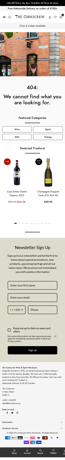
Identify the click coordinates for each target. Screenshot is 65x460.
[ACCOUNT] (50, 17)
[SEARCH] (9, 17)
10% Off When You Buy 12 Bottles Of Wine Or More (32, 2)
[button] (15, 223)
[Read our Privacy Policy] (55, 336)
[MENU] (4, 17)
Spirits (48, 129)
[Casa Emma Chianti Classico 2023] (17, 172)
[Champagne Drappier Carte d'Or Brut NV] (48, 172)
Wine (17, 129)
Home (14, 453)
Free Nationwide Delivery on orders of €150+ (32, 8)
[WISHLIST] (55, 17)
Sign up (32, 350)
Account (27, 453)
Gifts (17, 136)
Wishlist (53, 453)
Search (40, 453)
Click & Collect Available (32, 26)
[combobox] (17, 310)
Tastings (48, 136)
